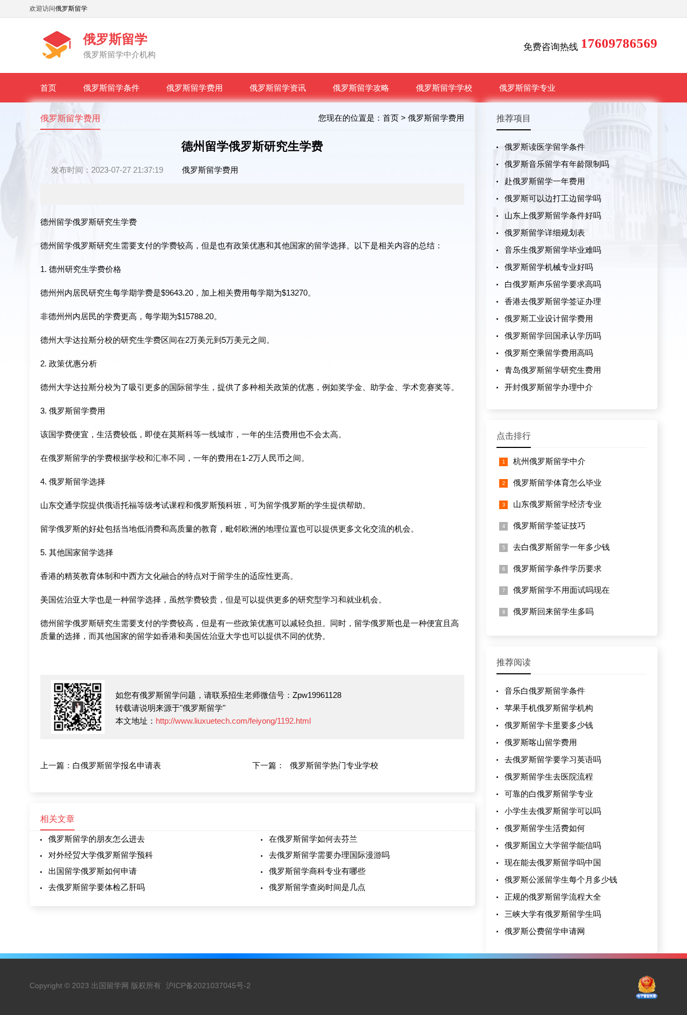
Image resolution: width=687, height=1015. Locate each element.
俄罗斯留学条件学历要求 (557, 568)
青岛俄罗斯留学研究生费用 (553, 369)
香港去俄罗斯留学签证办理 (553, 301)
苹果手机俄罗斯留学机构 (549, 707)
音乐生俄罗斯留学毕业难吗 (553, 249)
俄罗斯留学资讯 (278, 87)
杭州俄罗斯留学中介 (549, 461)
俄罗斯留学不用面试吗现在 (561, 589)
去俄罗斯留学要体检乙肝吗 (96, 887)
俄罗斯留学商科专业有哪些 (317, 871)
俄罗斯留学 (71, 8)
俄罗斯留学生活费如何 (545, 828)
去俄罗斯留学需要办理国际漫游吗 (329, 854)
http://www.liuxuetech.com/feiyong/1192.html (233, 720)
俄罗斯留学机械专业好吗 (549, 266)
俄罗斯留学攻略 (361, 87)
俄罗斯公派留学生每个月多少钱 (561, 879)
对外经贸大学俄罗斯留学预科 (100, 854)
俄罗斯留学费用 (194, 87)
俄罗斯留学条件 (111, 87)
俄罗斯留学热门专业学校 (334, 765)
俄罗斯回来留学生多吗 (553, 611)
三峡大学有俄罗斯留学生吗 (553, 913)
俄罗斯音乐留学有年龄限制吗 (557, 163)
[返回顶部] (665, 902)
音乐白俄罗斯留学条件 (545, 690)
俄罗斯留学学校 (444, 87)
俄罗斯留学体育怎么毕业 (557, 482)
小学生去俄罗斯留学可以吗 (553, 810)
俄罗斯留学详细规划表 (545, 232)
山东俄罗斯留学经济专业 (557, 504)
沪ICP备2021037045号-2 (208, 985)
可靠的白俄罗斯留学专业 (549, 793)
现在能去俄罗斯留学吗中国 (553, 862)
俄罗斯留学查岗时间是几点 (317, 887)
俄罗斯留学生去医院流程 (549, 776)
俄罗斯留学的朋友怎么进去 (96, 838)
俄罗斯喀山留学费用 (541, 742)
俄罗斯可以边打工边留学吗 (553, 198)
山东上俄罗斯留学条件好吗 (553, 215)
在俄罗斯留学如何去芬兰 (313, 838)
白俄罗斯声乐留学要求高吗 (553, 284)
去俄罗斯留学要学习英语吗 (553, 759)
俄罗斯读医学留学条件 (545, 146)
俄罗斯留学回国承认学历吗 (553, 335)
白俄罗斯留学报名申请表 (116, 765)
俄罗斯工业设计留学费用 (549, 318)
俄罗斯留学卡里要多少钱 (549, 725)
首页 (48, 87)
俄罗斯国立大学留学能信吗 (553, 845)
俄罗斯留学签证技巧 (549, 525)
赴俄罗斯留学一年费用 (545, 181)
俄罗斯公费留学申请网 (545, 931)
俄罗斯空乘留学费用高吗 (549, 352)
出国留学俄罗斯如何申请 (92, 871)
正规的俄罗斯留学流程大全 (553, 896)
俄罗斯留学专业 (527, 87)
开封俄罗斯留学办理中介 (549, 387)
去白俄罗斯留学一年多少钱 (561, 546)
